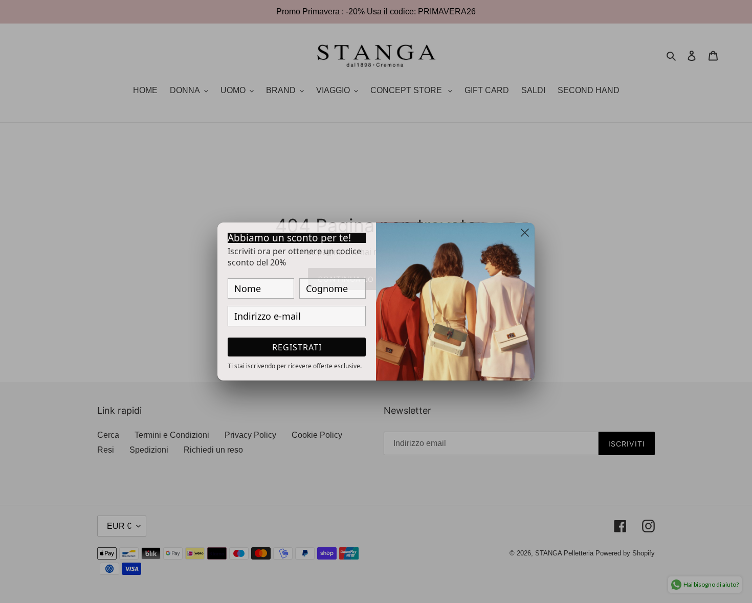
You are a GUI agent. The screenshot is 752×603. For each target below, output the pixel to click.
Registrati (297, 347)
